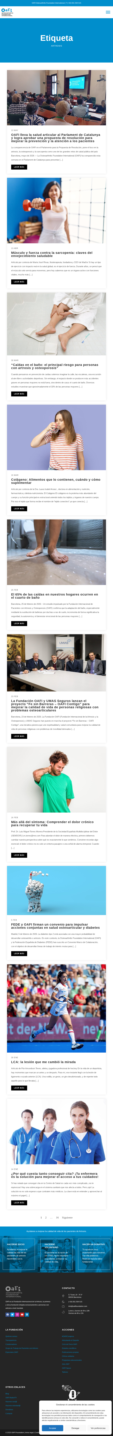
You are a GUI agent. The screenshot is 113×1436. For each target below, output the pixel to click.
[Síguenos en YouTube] (22, 1315)
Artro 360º (65, 1364)
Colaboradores (11, 1344)
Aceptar (52, 1428)
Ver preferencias (98, 1428)
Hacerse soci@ (11, 1402)
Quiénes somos (11, 1336)
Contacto (9, 1414)
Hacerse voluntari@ (13, 1406)
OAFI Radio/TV (11, 1398)
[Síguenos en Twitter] (12, 1315)
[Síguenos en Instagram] (17, 1315)
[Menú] (108, 12)
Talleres (65, 1372)
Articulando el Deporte (70, 1340)
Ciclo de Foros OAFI (69, 1344)
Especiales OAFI (12, 1352)
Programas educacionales (72, 1360)
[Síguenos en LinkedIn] (27, 1315)
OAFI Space (66, 1368)
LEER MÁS (19, 167)
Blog (7, 1394)
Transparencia (11, 1340)
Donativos (9, 1410)
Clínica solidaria (68, 1356)
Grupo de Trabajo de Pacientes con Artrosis (22, 1348)
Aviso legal (29, 1433)
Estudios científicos (69, 1348)
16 (57, 1217)
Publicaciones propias (70, 1352)
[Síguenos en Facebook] (8, 1315)
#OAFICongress (68, 1336)
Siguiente (67, 1217)
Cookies (38, 1433)
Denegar (75, 1428)
